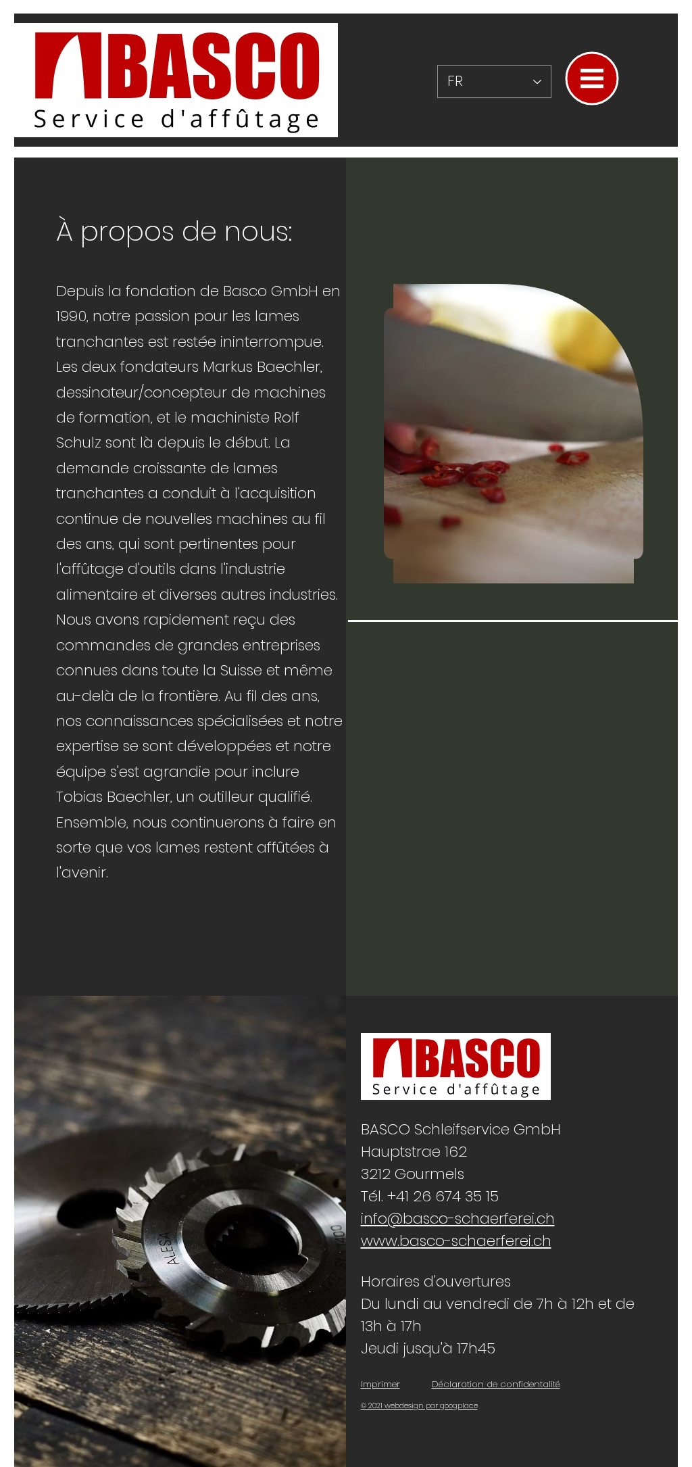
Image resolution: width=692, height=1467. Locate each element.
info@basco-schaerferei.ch (458, 1218)
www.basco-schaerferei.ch (456, 1240)
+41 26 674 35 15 (443, 1196)
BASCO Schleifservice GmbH (461, 1129)
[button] (592, 78)
